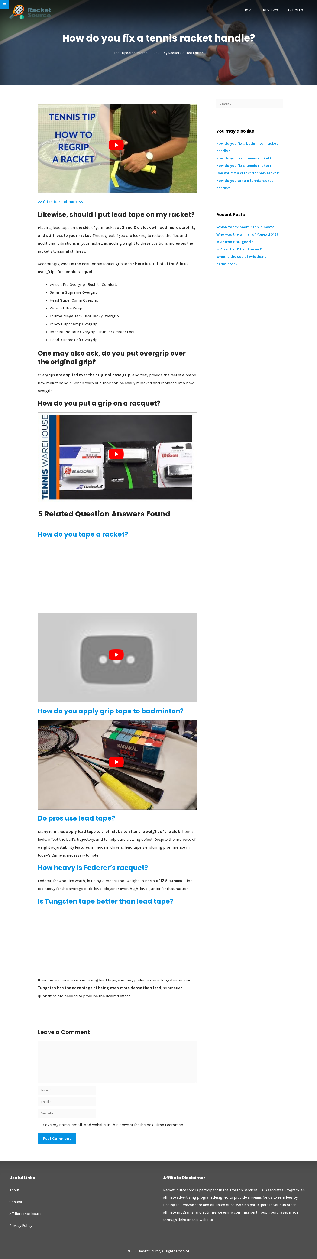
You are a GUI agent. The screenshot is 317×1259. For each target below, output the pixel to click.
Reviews (270, 10)
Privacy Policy (20, 1225)
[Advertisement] (117, 575)
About (14, 1190)
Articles (295, 10)
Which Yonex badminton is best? (245, 227)
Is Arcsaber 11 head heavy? (239, 249)
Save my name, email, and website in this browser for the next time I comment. (114, 1124)
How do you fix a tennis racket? (244, 158)
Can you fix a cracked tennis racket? (248, 173)
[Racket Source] (30, 11)
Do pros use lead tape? (76, 818)
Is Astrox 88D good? (234, 242)
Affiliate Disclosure (25, 1213)
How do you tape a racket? (83, 534)
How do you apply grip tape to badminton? (111, 711)
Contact (15, 1202)
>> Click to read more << (60, 201)
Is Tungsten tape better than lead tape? (105, 901)
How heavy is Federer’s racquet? (93, 867)
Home (248, 10)
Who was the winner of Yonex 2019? (247, 234)
